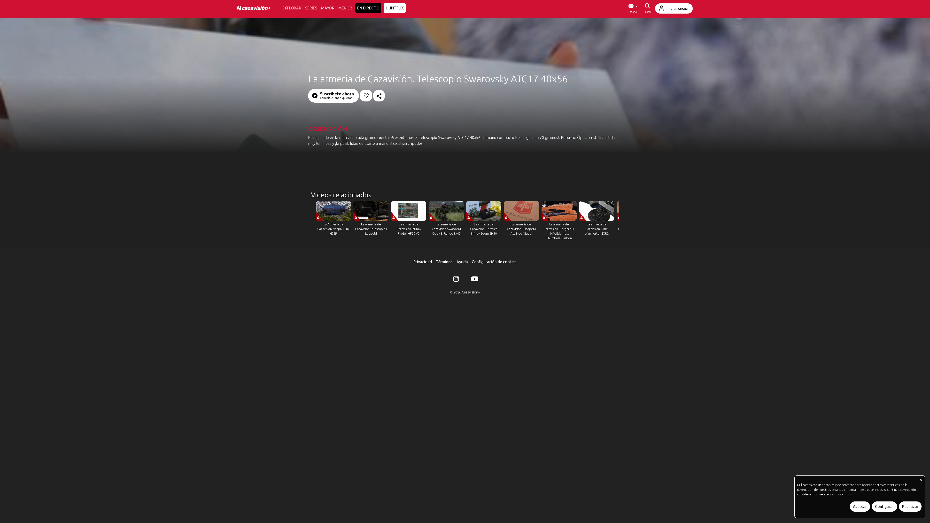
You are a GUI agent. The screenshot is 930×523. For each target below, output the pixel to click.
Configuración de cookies (494, 262)
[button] (633, 8)
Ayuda (462, 262)
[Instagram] (456, 280)
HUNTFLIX (395, 8)
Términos (444, 262)
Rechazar (910, 506)
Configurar (884, 506)
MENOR (345, 8)
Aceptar (860, 506)
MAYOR (327, 8)
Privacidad (422, 262)
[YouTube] (474, 280)
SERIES (311, 8)
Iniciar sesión (678, 8)
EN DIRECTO (368, 8)
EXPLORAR (291, 8)
